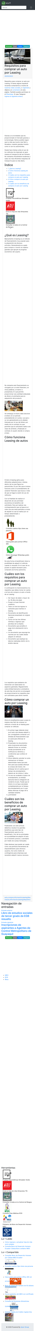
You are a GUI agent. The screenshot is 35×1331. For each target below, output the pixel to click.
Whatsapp (9, 46)
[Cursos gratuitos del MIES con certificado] (10, 1297)
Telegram (26, 46)
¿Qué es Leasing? (14, 168)
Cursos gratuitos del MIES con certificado (19, 1294)
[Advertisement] (17, 27)
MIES (6, 975)
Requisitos (26, 899)
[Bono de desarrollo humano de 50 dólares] (10, 1290)
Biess (6, 979)
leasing (25, 897)
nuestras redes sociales (12, 88)
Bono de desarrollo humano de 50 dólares (19, 1285)
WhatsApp (9, 94)
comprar (11, 897)
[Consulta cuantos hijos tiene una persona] (9, 1271)
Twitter (20, 46)
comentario (16, 90)
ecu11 (8, 3)
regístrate (25, 88)
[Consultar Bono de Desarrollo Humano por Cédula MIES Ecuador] (10, 1262)
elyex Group (25, 1327)
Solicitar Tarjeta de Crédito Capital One (18, 1312)
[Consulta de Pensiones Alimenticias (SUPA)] (14, 1306)
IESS (6, 977)
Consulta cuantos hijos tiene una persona (19, 1266)
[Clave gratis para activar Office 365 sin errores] (15, 1281)
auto (6, 897)
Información (18, 897)
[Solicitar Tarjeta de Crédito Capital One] (9, 1317)
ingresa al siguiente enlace (14, 96)
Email (15, 46)
